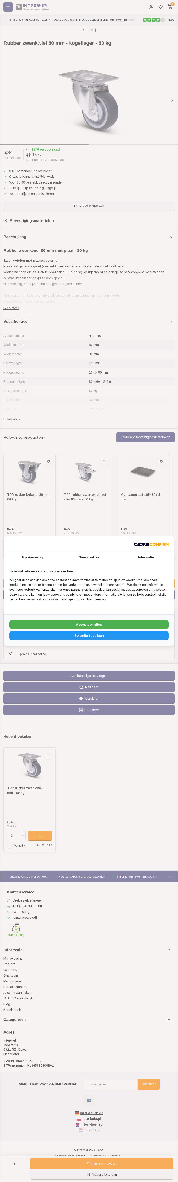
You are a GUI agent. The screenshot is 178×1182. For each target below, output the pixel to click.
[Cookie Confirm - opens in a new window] (151, 544)
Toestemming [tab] (32, 557)
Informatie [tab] (146, 557)
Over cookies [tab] (89, 557)
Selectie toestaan (89, 636)
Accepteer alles (89, 624)
